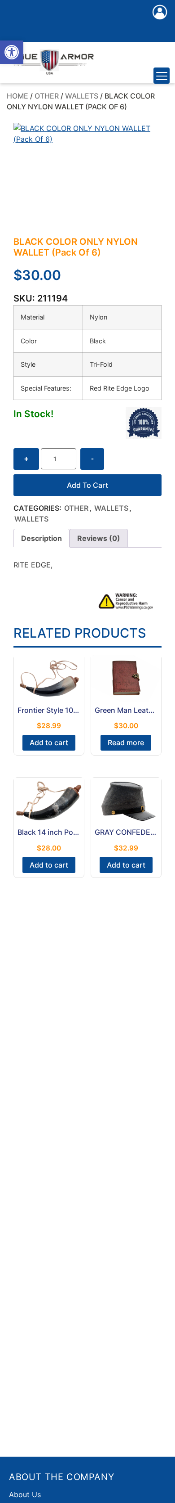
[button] (11, 52)
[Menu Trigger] (161, 76)
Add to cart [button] (49, 742)
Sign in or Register (160, 21)
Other (47, 95)
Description (41, 538)
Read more (126, 742)
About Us (25, 1494)
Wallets (81, 95)
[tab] (41, 538)
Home (17, 95)
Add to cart (87, 485)
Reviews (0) (98, 538)
